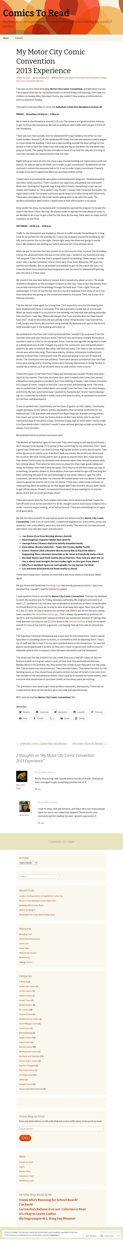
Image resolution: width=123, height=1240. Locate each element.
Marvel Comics (25, 1047)
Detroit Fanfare (77, 621)
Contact (19, 38)
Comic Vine (24, 948)
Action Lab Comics (27, 986)
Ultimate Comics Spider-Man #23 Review (41, 743)
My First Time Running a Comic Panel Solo (37, 900)
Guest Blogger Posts (28, 1023)
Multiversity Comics (28, 952)
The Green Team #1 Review (89, 743)
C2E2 (24, 603)
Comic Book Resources (29, 938)
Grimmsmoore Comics (29, 1019)
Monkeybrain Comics (28, 1051)
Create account (26, 1162)
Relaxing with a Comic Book (31, 905)
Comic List (23, 943)
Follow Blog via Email (32, 1116)
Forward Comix (26, 1014)
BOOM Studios (25, 1005)
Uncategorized (42, 77)
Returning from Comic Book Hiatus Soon (37, 914)
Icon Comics (24, 1028)
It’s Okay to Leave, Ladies (37, 1214)
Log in (21, 1166)
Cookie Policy (55, 1235)
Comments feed (26, 1176)
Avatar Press (25, 1000)
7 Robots (23, 981)
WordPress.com (26, 1180)
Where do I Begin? (27, 910)
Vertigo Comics (26, 1084)
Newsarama (24, 957)
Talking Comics (25, 962)
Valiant (22, 1079)
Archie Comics (25, 991)
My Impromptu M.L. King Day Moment (47, 1218)
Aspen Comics (25, 995)
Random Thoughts (27, 1065)
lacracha (25, 815)
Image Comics (25, 1037)
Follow (25, 1138)
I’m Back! (26, 1204)
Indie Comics (25, 1042)
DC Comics (24, 1009)
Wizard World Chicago (47, 614)
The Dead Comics (27, 1070)
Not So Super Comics (28, 1061)
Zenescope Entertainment (31, 1088)
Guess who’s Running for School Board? (48, 1200)
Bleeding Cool (53, 585)
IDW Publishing (25, 1033)
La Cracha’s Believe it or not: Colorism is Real (52, 1209)
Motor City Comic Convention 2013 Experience (79, 77)
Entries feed (24, 1171)
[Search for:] (117, 38)
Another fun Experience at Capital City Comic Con (41, 896)
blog (56, 77)
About (6, 38)
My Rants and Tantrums (29, 1056)
